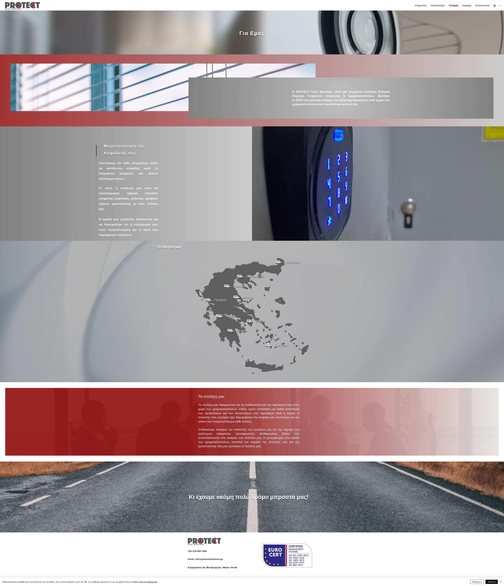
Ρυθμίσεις (477, 581)
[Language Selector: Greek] (497, 6)
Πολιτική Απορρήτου (148, 581)
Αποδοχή (491, 581)
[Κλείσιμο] (500, 582)
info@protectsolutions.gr (209, 559)
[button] (286, 262)
